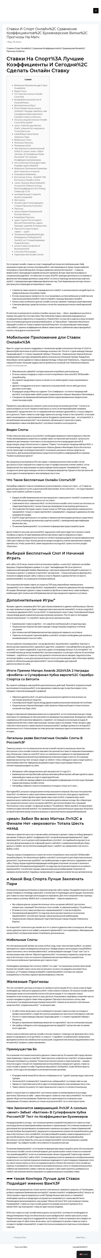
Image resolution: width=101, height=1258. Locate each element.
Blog (10, 42)
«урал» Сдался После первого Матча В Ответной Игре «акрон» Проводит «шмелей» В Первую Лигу (30, 223)
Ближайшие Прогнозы (24, 217)
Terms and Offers (21, 1247)
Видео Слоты (20, 91)
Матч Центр (19, 200)
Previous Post (19, 1237)
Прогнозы (18, 209)
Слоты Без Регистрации (25, 252)
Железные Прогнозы (23, 143)
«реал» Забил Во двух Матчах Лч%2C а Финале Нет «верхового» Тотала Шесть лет (29, 128)
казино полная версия (17, 365)
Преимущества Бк (22, 145)
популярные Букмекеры (25, 174)
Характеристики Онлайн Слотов (28, 254)
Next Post (81, 1237)
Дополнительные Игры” (25, 105)
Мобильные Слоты (22, 140)
